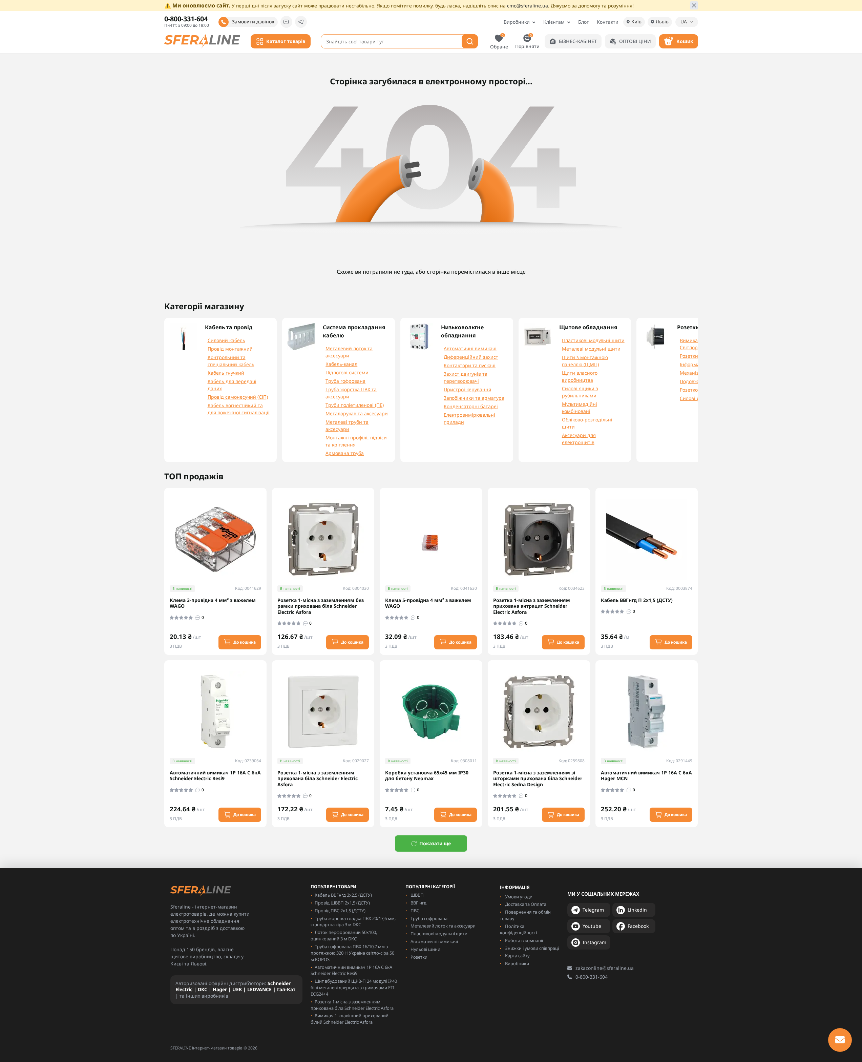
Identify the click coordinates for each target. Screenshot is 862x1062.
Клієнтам (554, 22)
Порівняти (527, 41)
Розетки (419, 957)
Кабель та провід (228, 327)
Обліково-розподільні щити (587, 423)
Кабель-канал (341, 364)
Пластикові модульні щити (593, 340)
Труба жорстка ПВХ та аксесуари (351, 393)
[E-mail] (286, 22)
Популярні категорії (430, 886)
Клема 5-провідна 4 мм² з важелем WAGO (428, 603)
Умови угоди (518, 897)
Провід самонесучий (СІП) (238, 397)
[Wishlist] (266, 532)
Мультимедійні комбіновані (579, 407)
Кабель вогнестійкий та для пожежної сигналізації (239, 409)
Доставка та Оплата (525, 904)
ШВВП (417, 895)
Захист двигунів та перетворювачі (465, 377)
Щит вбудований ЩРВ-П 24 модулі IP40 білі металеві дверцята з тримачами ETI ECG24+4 (354, 987)
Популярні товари (333, 886)
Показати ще (435, 843)
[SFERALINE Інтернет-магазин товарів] (202, 40)
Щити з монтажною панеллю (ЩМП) (585, 361)
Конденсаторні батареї (471, 406)
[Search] (470, 41)
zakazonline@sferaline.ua (604, 968)
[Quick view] (266, 519)
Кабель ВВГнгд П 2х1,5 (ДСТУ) (637, 600)
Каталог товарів (285, 41)
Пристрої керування (467, 389)
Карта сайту (517, 956)
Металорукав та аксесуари (356, 413)
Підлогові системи (347, 372)
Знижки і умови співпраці (532, 948)
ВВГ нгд (418, 903)
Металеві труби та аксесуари (347, 425)
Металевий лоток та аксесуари (349, 352)
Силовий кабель (226, 340)
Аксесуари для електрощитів (579, 438)
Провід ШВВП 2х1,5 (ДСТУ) (342, 903)
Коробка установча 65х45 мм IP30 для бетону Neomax (426, 776)
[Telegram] (301, 22)
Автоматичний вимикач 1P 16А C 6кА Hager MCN (646, 776)
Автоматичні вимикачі (470, 348)
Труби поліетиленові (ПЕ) (354, 405)
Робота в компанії (524, 940)
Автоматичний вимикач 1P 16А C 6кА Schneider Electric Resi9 (215, 776)
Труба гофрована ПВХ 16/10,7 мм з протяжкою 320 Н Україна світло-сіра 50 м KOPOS (352, 952)
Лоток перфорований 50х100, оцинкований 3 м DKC (344, 935)
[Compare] (266, 544)
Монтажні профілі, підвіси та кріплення (356, 441)
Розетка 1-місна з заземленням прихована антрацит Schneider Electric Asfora (531, 606)
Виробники (517, 22)
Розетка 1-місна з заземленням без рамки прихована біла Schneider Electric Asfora (320, 606)
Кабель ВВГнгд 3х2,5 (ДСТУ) (343, 895)
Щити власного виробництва (579, 376)
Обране (499, 41)
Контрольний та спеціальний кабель (231, 361)
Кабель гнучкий (226, 373)
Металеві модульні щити (591, 349)
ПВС (415, 911)
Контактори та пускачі (470, 365)
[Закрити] (694, 5)
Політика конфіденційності (518, 929)
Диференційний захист (471, 357)
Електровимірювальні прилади (469, 418)
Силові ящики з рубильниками (580, 392)
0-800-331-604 (591, 977)
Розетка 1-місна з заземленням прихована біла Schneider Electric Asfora (317, 779)
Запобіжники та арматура (474, 398)
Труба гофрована (345, 381)
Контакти (607, 22)
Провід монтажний (230, 349)
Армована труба (344, 453)
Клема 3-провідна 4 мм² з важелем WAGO (213, 603)
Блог (583, 22)
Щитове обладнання (588, 327)
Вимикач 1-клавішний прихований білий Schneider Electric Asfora (349, 1019)
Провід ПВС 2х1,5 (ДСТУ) (340, 911)
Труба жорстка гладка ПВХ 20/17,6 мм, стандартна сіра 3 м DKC (353, 921)
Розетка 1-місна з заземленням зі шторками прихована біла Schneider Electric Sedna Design (537, 779)
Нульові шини (425, 949)
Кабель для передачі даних (232, 385)
